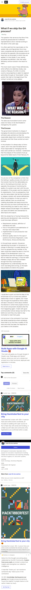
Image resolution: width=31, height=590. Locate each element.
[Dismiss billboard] (29, 555)
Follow (15, 447)
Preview (14, 383)
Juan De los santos (10, 19)
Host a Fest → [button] (6, 433)
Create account (24, 2)
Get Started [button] (6, 587)
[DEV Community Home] (6, 2)
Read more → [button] (6, 366)
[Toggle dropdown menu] (29, 331)
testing (4, 34)
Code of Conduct (11, 388)
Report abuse (21, 388)
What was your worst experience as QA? (12, 479)
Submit (7, 383)
